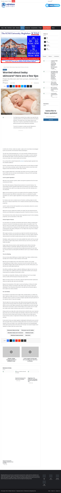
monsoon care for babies (28, 330)
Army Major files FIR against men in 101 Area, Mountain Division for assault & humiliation (54, 75)
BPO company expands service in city (54, 89)
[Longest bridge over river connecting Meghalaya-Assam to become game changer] (46, 62)
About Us (53, 490)
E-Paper (40, 27)
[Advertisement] (30, 17)
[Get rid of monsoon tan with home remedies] (20, 374)
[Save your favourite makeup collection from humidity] (8, 415)
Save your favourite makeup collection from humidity (8, 462)
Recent (50, 56)
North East (9, 27)
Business (18, 27)
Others (53, 27)
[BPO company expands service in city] (46, 89)
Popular (44, 56)
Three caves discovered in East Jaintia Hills (54, 83)
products (22, 161)
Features (22, 27)
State (6, 27)
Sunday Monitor (34, 27)
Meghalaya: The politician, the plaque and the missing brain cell (32, 379)
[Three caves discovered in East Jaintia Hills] (46, 83)
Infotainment (27, 27)
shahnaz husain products (17, 335)
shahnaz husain (29, 332)
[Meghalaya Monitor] (8, 5)
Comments (56, 56)
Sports (14, 27)
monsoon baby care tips (13, 330)
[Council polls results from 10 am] (46, 95)
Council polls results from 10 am (54, 95)
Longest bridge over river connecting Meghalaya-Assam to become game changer (54, 64)
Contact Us (58, 490)
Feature (7, 67)
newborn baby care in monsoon (15, 332)
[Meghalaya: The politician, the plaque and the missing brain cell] (33, 374)
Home (2, 27)
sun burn (28, 335)
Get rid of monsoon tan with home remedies (20, 378)
